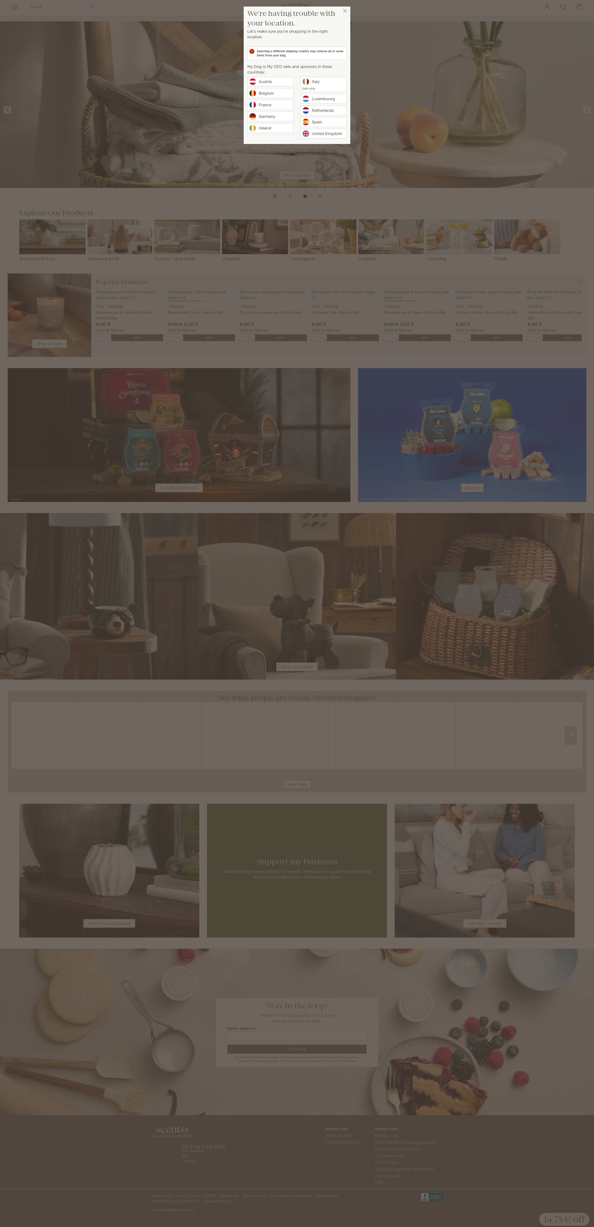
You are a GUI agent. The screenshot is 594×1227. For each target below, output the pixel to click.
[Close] (345, 11)
